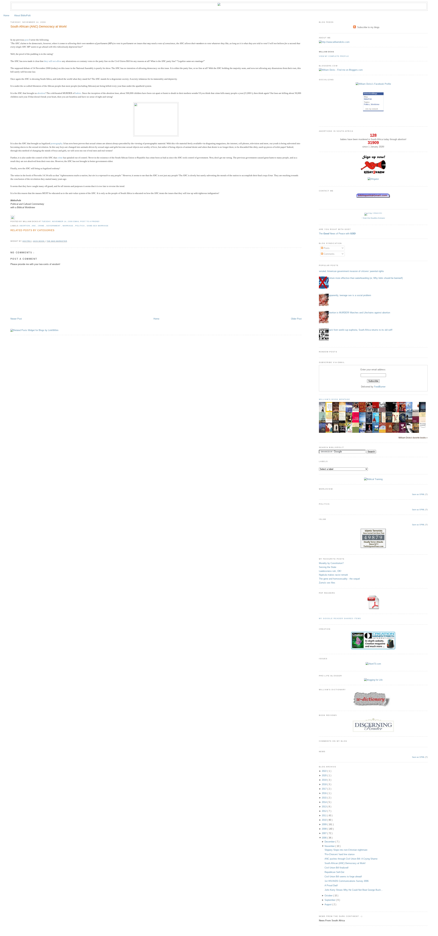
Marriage (68, 226)
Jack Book (39, 241)
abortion (41, 93)
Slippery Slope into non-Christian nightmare (346, 850)
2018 (324, 784)
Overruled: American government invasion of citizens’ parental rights (350, 271)
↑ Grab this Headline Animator (373, 218)
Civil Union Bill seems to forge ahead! (343, 876)
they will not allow (52, 61)
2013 (324, 806)
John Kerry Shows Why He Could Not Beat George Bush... (354, 890)
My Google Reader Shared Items (340, 618)
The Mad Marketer (57, 241)
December (330, 841)
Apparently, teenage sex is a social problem (349, 295)
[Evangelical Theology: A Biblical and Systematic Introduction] (390, 422)
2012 (324, 811)
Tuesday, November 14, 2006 (57, 221)
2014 (324, 802)
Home (6, 15)
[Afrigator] (373, 179)
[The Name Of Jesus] (423, 427)
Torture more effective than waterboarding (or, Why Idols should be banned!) (365, 278)
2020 (324, 775)
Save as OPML (418, 494)
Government (53, 226)
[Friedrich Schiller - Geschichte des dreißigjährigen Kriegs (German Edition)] (330, 412)
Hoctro (26, 241)
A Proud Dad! (331, 885)
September (330, 900)
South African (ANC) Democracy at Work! (38, 26)
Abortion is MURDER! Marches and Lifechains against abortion (359, 312)
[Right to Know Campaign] (373, 173)
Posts (326, 248)
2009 (324, 824)
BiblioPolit (368, 99)
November (330, 846)
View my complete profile (334, 56)
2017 (324, 789)
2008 (324, 829)
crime (60, 157)
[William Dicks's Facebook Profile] (373, 84)
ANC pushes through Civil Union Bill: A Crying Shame (351, 858)
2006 (324, 837)
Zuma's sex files (327, 582)
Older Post (296, 318)
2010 (324, 820)
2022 (324, 771)
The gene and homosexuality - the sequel (339, 578)
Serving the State (327, 567)
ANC (34, 226)
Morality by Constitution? (331, 563)
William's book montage (334, 399)
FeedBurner (379, 386)
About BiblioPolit (22, 15)
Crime (41, 226)
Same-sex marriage (97, 226)
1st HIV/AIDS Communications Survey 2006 (347, 881)
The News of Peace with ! (337, 233)
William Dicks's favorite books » (413, 438)
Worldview (375, 104)
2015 (324, 797)
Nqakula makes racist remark (333, 575)
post (27, 39)
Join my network (371, 109)
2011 (324, 815)
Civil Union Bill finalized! (337, 867)
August (328, 904)
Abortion (25, 226)
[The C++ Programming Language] (410, 412)
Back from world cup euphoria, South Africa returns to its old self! (360, 330)
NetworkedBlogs (370, 94)
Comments (328, 254)
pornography (56, 143)
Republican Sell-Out (334, 872)
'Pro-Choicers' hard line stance (340, 854)
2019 (324, 780)
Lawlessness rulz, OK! (330, 571)
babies (78, 93)
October (329, 895)
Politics (80, 226)
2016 (324, 793)
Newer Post (16, 318)
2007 (324, 833)
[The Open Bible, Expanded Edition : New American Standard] (390, 411)
